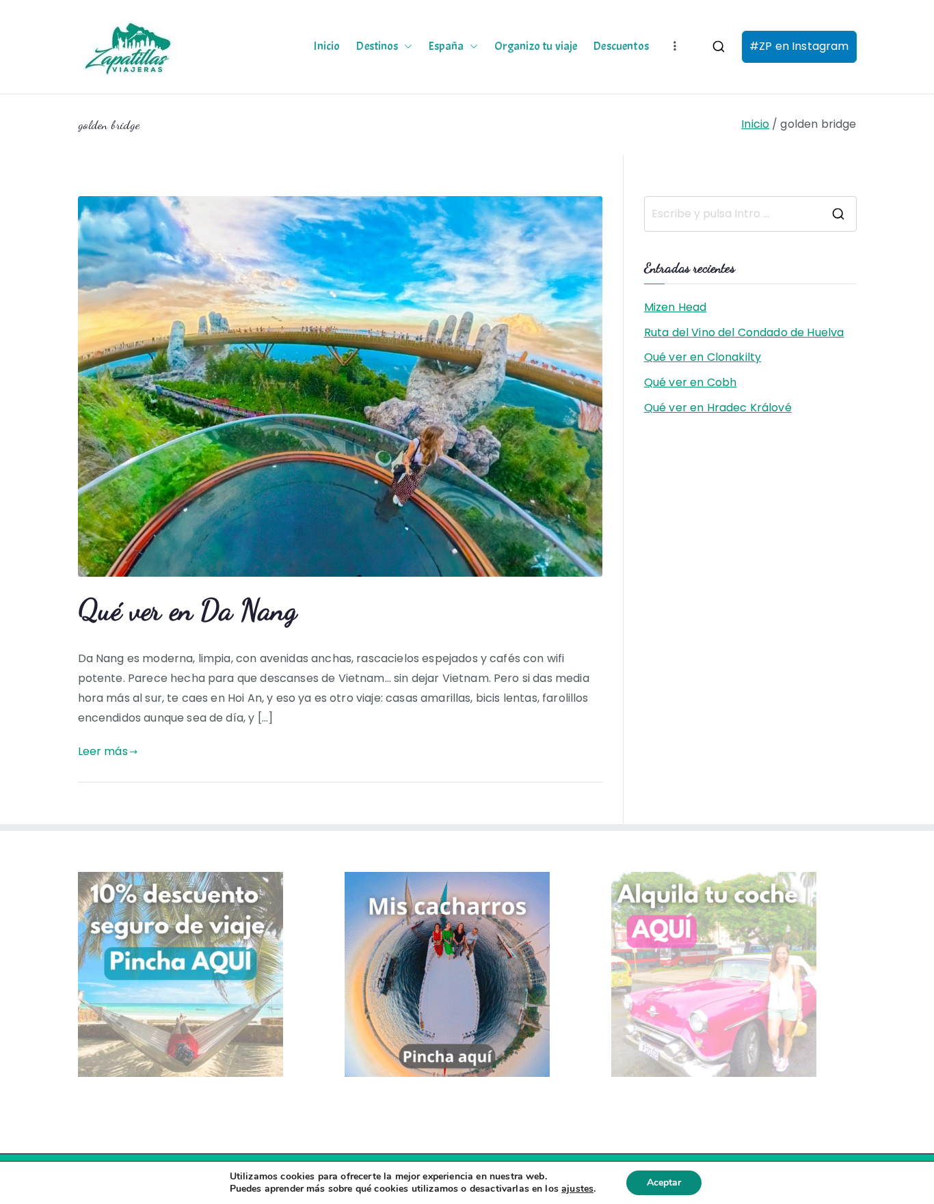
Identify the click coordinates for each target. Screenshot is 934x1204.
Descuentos (621, 46)
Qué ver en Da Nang (187, 609)
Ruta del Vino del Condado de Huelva (744, 332)
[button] (405, 46)
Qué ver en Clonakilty (702, 357)
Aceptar (664, 1182)
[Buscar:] (750, 214)
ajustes (577, 1189)
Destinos (377, 46)
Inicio (327, 46)
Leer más (103, 751)
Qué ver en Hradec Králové (718, 407)
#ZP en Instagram (799, 46)
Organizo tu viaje (536, 46)
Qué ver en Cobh (690, 382)
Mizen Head (675, 307)
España (446, 46)
